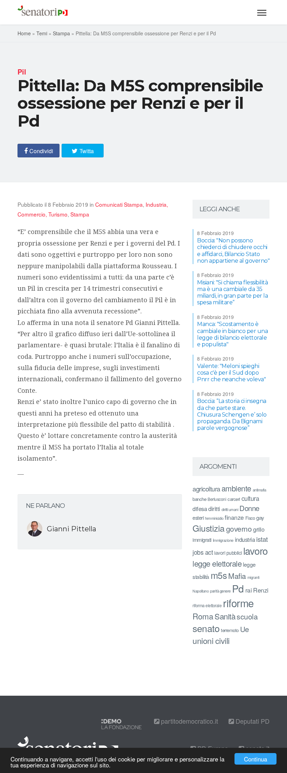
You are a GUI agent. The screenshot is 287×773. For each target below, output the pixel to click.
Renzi (260, 590)
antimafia (259, 489)
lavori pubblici (228, 552)
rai (248, 590)
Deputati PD (252, 720)
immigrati (201, 539)
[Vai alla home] (42, 12)
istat (262, 539)
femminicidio (214, 518)
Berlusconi (217, 499)
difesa (199, 508)
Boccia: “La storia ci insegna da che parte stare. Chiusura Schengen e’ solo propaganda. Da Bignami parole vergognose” (232, 414)
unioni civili (211, 640)
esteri (198, 517)
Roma (202, 616)
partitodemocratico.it (188, 720)
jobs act (202, 552)
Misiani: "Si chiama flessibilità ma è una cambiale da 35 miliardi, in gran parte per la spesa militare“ (232, 292)
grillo (258, 529)
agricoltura (206, 488)
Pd (238, 588)
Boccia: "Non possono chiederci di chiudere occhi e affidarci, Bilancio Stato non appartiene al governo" (233, 250)
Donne (249, 508)
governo (239, 528)
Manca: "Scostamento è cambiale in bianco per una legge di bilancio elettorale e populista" (232, 334)
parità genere (220, 591)
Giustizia (208, 528)
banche (199, 499)
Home (24, 33)
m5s (219, 575)
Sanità (225, 616)
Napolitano (200, 591)
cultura (250, 498)
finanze (234, 517)
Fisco (250, 518)
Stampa (61, 33)
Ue (244, 629)
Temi (41, 33)
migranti (253, 577)
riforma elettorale (207, 605)
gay (260, 517)
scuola (247, 616)
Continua (255, 758)
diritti (214, 508)
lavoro (255, 551)
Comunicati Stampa (119, 204)
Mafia (237, 575)
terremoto (230, 630)
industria (245, 539)
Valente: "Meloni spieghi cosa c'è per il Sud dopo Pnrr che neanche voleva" (231, 373)
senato (205, 628)
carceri (233, 499)
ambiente (236, 488)
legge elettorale (216, 563)
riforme (238, 602)
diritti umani (230, 509)
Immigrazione (223, 540)
